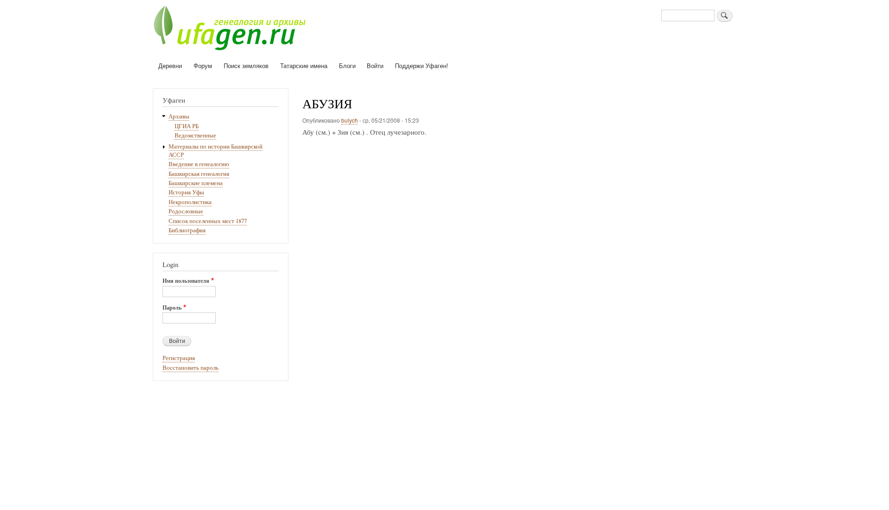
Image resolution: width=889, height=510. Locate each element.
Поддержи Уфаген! (421, 65)
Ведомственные (195, 135)
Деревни (170, 65)
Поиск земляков (246, 65)
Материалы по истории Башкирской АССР (216, 151)
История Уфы (186, 192)
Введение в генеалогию (199, 164)
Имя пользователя (186, 281)
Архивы (179, 116)
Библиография (187, 230)
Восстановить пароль (191, 368)
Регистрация (179, 358)
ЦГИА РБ (187, 126)
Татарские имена (303, 65)
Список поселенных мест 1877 (208, 221)
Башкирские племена (196, 183)
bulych (349, 120)
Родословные (186, 211)
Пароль (172, 307)
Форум (203, 65)
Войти (375, 65)
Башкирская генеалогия (199, 174)
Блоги (347, 65)
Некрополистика (190, 202)
